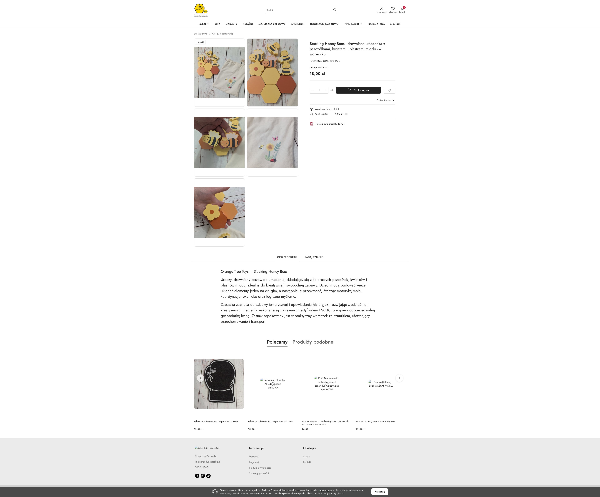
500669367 (201, 467)
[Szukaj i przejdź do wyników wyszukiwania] (335, 10)
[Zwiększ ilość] (326, 90)
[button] (203, 24)
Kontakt (307, 462)
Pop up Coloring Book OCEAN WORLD (375, 421)
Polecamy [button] (277, 341)
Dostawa (253, 456)
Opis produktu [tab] (287, 257)
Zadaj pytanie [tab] (314, 257)
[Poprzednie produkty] (200, 378)
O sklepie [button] (309, 448)
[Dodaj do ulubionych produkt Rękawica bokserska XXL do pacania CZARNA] (240, 354)
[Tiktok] (208, 476)
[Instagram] (203, 476)
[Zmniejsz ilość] (312, 90)
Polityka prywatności (260, 468)
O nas (306, 456)
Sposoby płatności (259, 473)
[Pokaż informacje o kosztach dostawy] (346, 114)
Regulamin (254, 462)
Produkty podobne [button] (312, 341)
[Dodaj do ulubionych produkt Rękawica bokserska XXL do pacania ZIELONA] (294, 354)
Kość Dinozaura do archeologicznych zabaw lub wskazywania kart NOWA (325, 423)
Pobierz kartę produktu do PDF (330, 123)
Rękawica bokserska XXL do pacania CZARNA (216, 421)
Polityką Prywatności (272, 490)
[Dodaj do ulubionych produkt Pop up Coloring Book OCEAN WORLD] (402, 354)
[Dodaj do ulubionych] (389, 90)
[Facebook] (197, 476)
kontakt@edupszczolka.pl (208, 461)
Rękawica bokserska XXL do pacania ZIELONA (270, 421)
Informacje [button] (256, 448)
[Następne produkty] (399, 378)
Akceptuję (380, 491)
